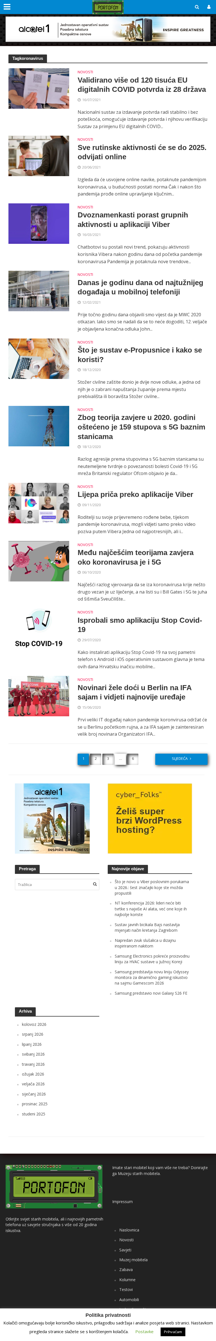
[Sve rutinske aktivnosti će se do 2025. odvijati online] (38, 156)
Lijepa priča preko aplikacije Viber (135, 494)
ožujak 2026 (33, 1074)
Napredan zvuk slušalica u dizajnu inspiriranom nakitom (145, 943)
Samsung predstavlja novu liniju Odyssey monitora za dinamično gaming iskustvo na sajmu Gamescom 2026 (152, 977)
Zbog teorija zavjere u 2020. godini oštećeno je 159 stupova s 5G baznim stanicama (141, 426)
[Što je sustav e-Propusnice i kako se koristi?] (38, 358)
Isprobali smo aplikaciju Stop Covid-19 (140, 625)
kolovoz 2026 (34, 1024)
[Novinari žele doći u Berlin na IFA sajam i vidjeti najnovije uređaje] (38, 696)
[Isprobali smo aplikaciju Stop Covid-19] (38, 628)
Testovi (126, 1289)
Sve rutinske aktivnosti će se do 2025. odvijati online (142, 152)
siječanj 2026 (34, 1094)
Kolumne (127, 1279)
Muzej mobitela (133, 1259)
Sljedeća (180, 758)
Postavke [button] (144, 1331)
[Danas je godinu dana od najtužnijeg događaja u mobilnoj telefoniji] (38, 290)
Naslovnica (129, 1230)
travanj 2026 (33, 1064)
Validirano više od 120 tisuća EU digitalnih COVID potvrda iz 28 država (142, 85)
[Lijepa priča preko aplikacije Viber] (38, 502)
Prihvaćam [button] (173, 1331)
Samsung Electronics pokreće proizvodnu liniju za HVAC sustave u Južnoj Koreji (152, 958)
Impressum (122, 1201)
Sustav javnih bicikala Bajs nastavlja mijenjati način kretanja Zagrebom (147, 927)
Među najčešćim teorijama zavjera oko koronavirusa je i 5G (136, 557)
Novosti (85, 72)
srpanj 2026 (32, 1034)
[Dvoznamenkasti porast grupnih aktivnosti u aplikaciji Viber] (38, 223)
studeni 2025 (33, 1114)
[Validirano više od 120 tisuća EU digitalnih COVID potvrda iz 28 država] (38, 88)
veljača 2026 (33, 1084)
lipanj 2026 (32, 1044)
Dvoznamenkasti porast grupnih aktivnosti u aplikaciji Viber (133, 220)
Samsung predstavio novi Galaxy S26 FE (151, 993)
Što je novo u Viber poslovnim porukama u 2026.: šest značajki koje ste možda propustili (152, 887)
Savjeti (125, 1250)
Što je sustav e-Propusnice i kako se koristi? (140, 355)
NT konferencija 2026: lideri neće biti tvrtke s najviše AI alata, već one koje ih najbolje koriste (151, 908)
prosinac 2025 (35, 1103)
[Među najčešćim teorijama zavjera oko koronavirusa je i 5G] (38, 561)
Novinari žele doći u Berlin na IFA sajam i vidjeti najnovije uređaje (135, 692)
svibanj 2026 (33, 1054)
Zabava (126, 1269)
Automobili (129, 1299)
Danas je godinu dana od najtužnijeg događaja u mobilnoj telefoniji (140, 287)
